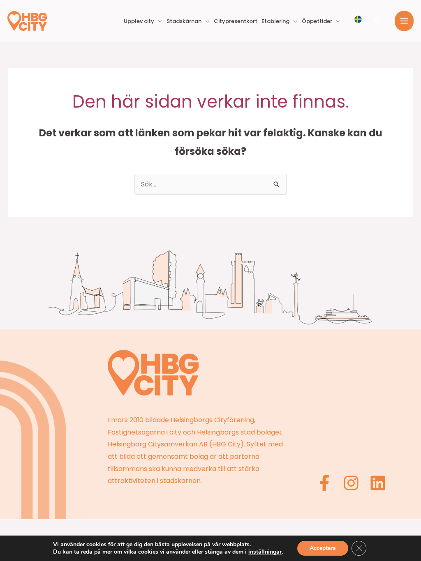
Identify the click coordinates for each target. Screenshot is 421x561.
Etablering (275, 21)
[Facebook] (324, 483)
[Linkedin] (378, 483)
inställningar (265, 552)
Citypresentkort (235, 21)
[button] (378, 21)
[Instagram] (351, 483)
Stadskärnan (184, 21)
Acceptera (323, 548)
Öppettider (317, 21)
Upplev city (139, 21)
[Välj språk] (358, 19)
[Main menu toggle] (404, 21)
